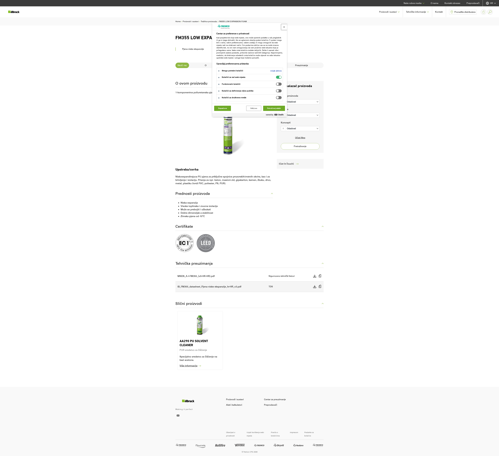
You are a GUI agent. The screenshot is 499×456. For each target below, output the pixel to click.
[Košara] (483, 12)
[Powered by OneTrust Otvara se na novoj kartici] (276, 115)
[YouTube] (178, 417)
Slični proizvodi (188, 303)
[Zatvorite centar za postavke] (284, 27)
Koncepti (286, 122)
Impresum (294, 432)
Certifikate (184, 226)
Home (178, 21)
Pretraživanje (300, 146)
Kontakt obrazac (452, 3)
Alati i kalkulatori (234, 405)
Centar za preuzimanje (275, 399)
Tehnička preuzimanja (194, 263)
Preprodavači (473, 3)
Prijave (284, 109)
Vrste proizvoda (289, 95)
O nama (434, 3)
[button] (389, 12)
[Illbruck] (15, 12)
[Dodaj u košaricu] (319, 276)
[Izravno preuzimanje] (314, 276)
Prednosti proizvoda (192, 193)
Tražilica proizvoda (209, 21)
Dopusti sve (222, 108)
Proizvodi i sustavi (191, 21)
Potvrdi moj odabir (274, 108)
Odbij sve (253, 108)
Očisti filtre (300, 138)
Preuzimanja (301, 65)
